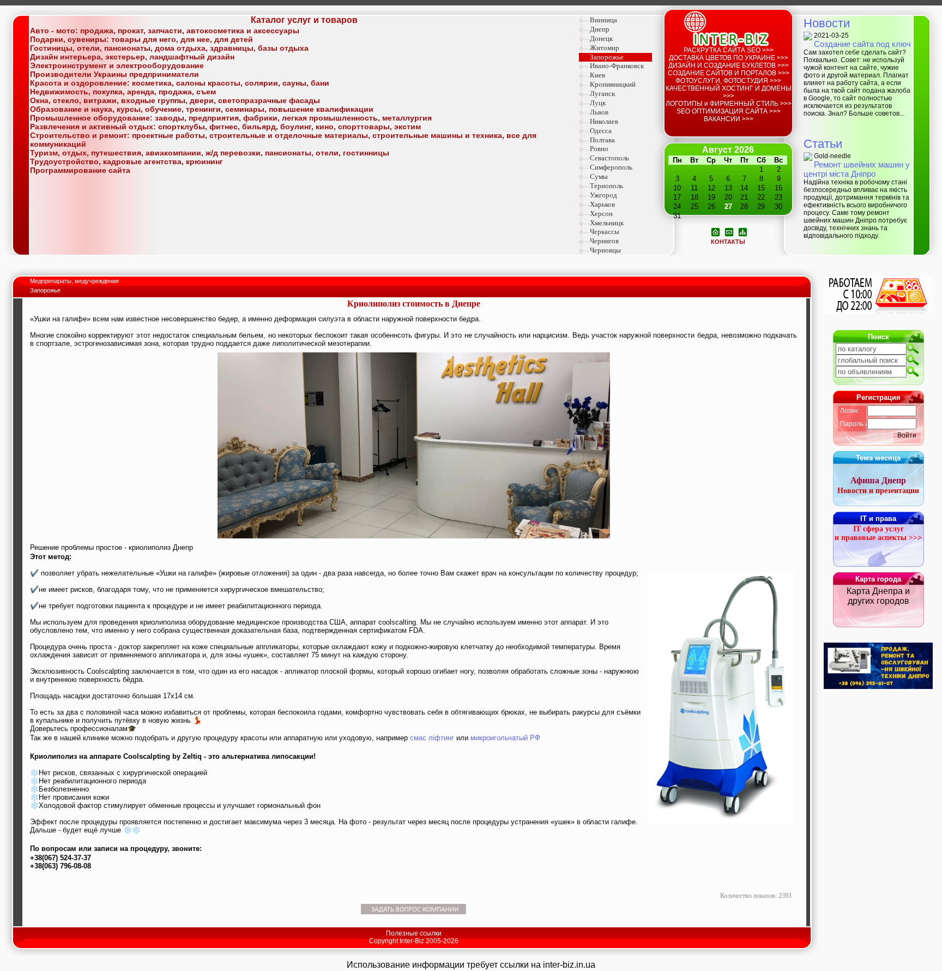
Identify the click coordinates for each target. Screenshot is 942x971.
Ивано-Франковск (617, 66)
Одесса (601, 131)
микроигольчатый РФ (505, 738)
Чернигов (604, 241)
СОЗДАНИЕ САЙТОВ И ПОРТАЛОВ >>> (728, 73)
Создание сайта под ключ (862, 44)
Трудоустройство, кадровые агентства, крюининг (126, 161)
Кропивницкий (613, 84)
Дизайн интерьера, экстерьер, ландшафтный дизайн (132, 56)
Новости (827, 23)
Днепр (599, 29)
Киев (597, 75)
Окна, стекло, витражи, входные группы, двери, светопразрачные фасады (175, 100)
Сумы (599, 176)
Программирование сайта (80, 170)
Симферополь (611, 167)
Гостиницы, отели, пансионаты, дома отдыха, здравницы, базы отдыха (169, 48)
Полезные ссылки (414, 933)
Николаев (604, 121)
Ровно (599, 149)
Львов (599, 112)
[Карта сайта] (742, 231)
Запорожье (607, 57)
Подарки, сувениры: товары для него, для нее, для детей (141, 39)
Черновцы (605, 250)
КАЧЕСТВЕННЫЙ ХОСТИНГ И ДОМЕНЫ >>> (729, 92)
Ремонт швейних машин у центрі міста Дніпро (857, 169)
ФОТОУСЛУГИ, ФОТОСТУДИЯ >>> (728, 81)
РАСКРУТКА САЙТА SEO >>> (729, 50)
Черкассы (604, 231)
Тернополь (606, 186)
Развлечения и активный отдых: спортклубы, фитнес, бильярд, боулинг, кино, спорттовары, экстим (225, 126)
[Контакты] (729, 231)
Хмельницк (607, 223)
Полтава (602, 140)
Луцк (598, 103)
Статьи (823, 144)
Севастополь (609, 158)
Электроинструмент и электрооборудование (117, 65)
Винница (603, 20)
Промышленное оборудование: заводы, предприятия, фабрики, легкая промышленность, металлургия (231, 117)
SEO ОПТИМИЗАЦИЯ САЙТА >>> (729, 111)
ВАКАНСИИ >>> (728, 119)
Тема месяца (878, 458)
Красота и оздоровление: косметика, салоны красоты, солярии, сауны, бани (179, 83)
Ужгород (603, 195)
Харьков (602, 204)
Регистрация (878, 397)
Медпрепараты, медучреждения (75, 281)
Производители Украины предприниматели (114, 74)
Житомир (604, 48)
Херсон (601, 213)
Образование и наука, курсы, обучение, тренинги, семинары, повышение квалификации (201, 109)
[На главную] (715, 231)
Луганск (602, 93)
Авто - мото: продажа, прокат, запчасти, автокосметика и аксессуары (164, 30)
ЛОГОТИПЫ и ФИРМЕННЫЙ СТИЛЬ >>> (729, 103)
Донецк (601, 38)
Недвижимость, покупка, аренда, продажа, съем (123, 91)
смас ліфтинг (432, 738)
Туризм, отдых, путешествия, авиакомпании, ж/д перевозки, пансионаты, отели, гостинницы (209, 152)
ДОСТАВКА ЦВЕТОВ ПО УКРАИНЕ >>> (728, 58)
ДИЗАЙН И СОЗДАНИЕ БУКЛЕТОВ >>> (728, 65)
